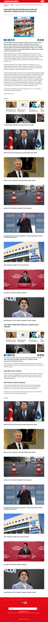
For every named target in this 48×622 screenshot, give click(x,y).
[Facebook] (5, 40)
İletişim (14, 599)
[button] (38, 40)
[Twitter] (7, 40)
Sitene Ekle (25, 599)
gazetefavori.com (8, 391)
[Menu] (44, 2)
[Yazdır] (14, 40)
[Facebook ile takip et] (22, 603)
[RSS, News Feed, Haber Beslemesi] (25, 603)
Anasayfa (5, 599)
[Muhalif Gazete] (11, 1)
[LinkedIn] (9, 40)
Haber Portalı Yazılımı (25, 619)
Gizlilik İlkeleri (19, 599)
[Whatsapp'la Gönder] (11, 40)
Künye (10, 599)
